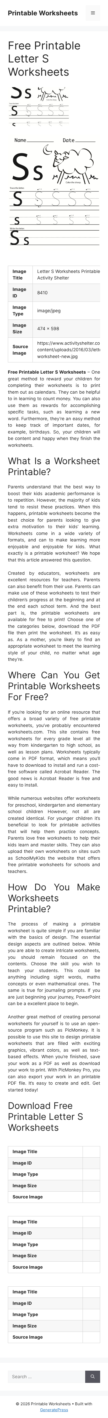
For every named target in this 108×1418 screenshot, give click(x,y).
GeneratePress (54, 1409)
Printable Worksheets (43, 13)
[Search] (92, 1377)
